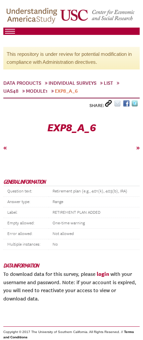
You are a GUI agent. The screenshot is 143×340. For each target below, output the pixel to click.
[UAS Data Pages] (33, 17)
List (108, 83)
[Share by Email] (118, 105)
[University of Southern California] (97, 17)
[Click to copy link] (109, 105)
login (103, 274)
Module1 (37, 91)
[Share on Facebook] (127, 105)
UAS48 (11, 91)
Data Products (22, 83)
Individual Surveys (72, 83)
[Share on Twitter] (135, 105)
